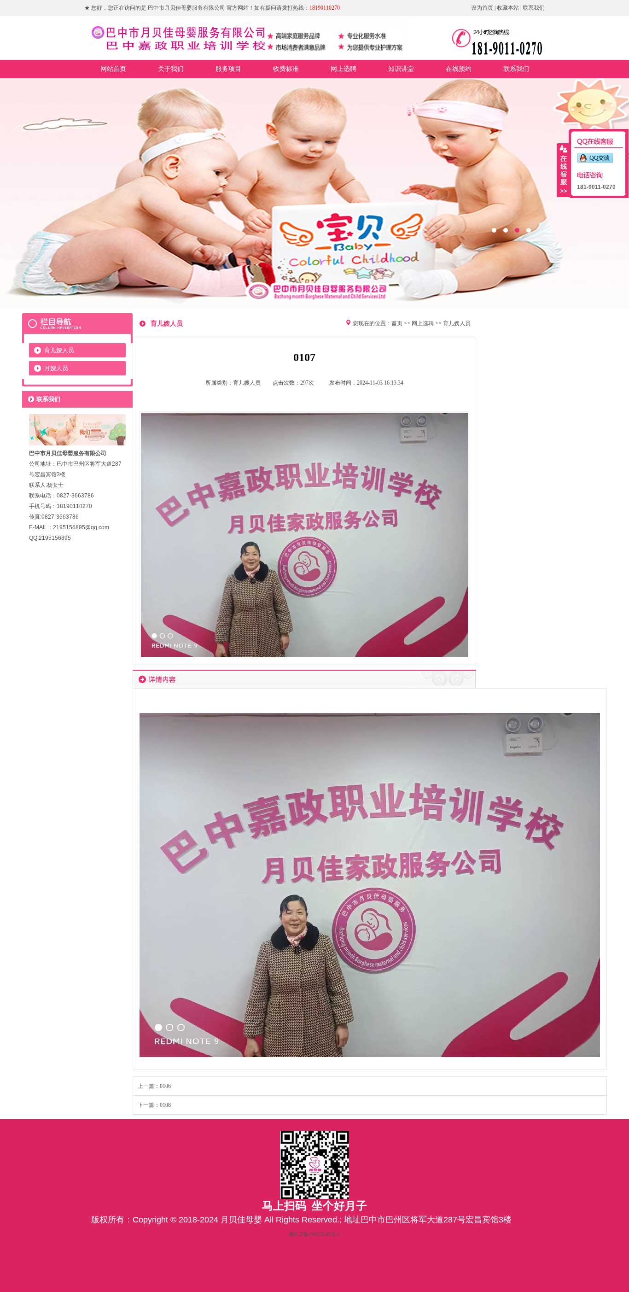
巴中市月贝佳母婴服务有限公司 (314, 193)
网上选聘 (423, 323)
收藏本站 (508, 8)
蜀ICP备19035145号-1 (315, 1234)
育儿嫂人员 (59, 350)
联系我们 (534, 8)
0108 (165, 1105)
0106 (165, 1086)
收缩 (563, 170)
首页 (396, 323)
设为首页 (482, 8)
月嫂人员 (56, 368)
